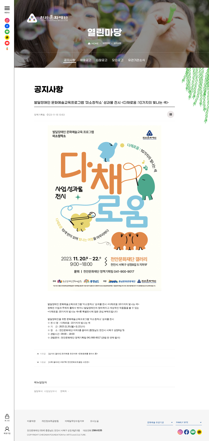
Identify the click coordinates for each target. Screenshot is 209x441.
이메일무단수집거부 (74, 421)
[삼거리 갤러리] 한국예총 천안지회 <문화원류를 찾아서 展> (73, 354)
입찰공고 (101, 60)
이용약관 (31, 421)
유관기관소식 (136, 60)
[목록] (171, 114)
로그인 (7, 421)
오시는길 (94, 421)
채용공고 (85, 60)
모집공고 (117, 60)
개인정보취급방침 (50, 421)
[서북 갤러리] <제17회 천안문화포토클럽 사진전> (68, 362)
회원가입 (7, 433)
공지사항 (69, 60)
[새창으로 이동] (7, 20)
